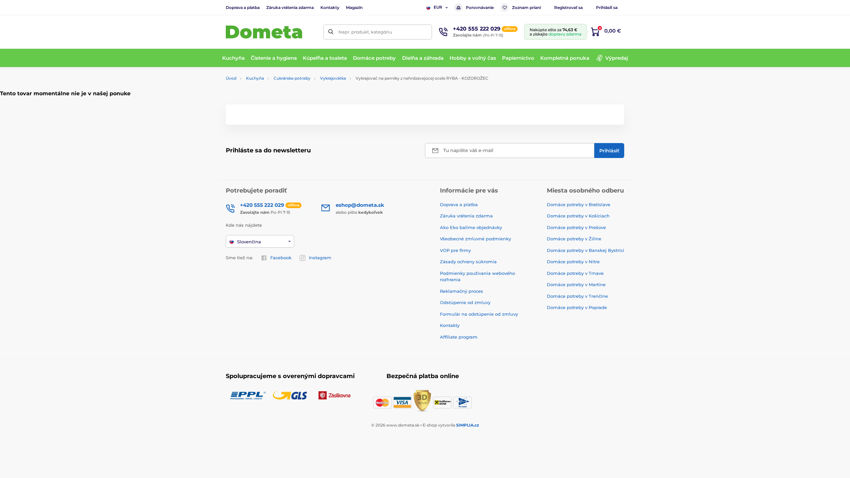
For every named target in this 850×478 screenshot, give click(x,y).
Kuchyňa (255, 78)
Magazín (354, 7)
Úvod (231, 78)
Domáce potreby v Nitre (573, 261)
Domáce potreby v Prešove (576, 227)
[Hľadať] (330, 32)
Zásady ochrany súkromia (468, 261)
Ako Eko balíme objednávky (471, 227)
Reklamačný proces (461, 291)
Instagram (320, 257)
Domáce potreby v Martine (576, 284)
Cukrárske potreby (292, 78)
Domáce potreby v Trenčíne (577, 296)
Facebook (281, 257)
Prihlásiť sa (607, 7)
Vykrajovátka (333, 78)
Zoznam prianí (526, 7)
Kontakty (329, 7)
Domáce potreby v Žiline (574, 238)
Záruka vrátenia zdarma (290, 7)
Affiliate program (458, 337)
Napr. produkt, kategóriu (365, 32)
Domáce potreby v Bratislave (578, 204)
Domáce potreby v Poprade (577, 307)
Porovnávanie (480, 7)
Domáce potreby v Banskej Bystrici (585, 250)
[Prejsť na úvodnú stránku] (264, 32)
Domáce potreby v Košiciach (578, 215)
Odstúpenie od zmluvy (465, 302)
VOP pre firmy (455, 250)
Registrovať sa (568, 7)
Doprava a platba (243, 7)
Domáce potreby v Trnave (575, 273)
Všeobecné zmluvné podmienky (475, 238)
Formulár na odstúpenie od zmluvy (479, 314)
